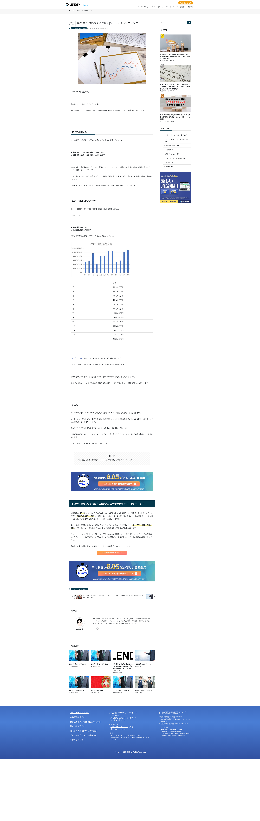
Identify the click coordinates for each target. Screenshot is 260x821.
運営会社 (190, 7)
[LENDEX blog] (76, 5)
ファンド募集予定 (157, 7)
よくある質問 (181, 7)
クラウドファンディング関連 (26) (176, 135)
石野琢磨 (79, 629)
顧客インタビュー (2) (172, 154)
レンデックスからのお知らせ (78, 28)
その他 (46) (169, 167)
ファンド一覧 (170, 7)
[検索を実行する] (189, 22)
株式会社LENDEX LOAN (171, 729)
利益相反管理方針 (77, 726)
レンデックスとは (144, 7)
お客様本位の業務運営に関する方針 (85, 721)
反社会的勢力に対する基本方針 (83, 735)
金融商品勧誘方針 (77, 717)
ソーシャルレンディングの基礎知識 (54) (176, 140)
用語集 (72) (169, 162)
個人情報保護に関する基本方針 (83, 730)
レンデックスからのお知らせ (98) (176, 158)
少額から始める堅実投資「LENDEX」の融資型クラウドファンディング (106, 460)
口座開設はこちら (185, 3)
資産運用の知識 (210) (172, 145)
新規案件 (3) (169, 150)
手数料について (76, 740)
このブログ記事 (76, 358)
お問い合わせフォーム (118, 727)
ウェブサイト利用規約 (79, 712)
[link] (97, 629)
